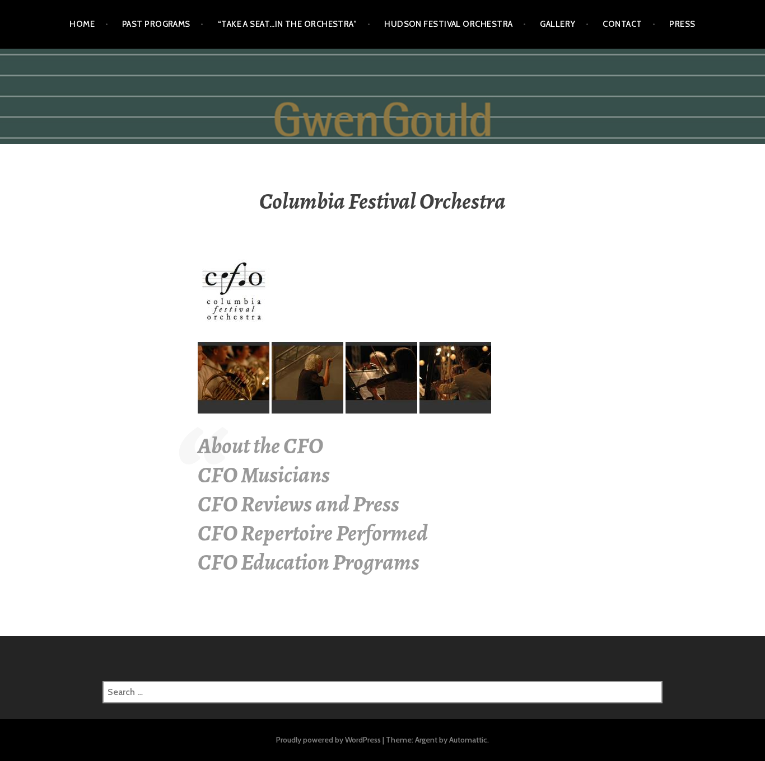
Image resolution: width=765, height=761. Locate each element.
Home (82, 24)
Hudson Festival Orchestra (448, 24)
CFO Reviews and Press (298, 503)
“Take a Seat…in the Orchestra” (287, 24)
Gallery (557, 24)
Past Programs (156, 24)
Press (682, 24)
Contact (622, 24)
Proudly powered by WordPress (328, 740)
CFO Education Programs (308, 562)
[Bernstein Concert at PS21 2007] (233, 377)
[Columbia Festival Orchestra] (233, 291)
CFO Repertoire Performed (313, 533)
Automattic (468, 740)
